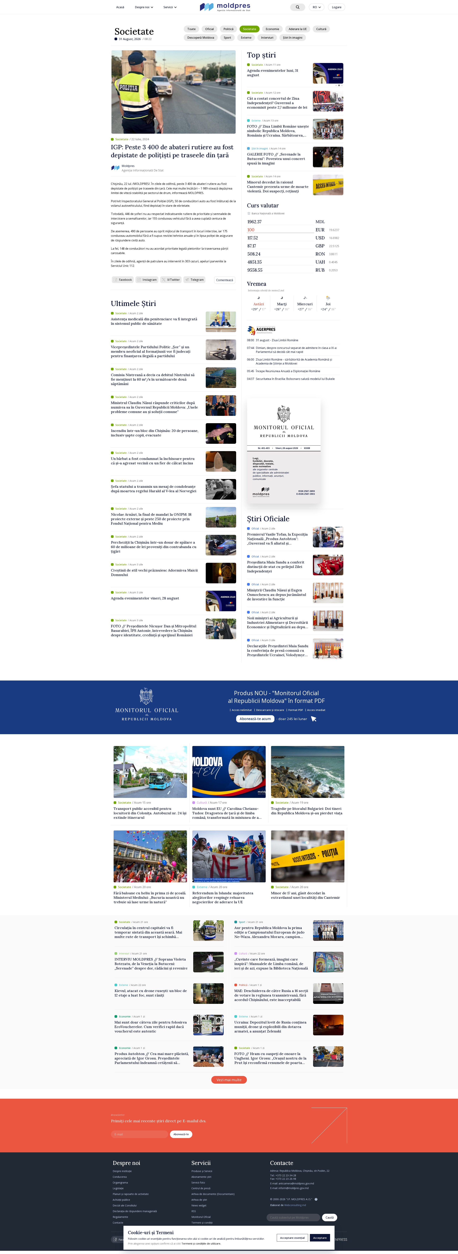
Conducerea (120, 1176)
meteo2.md (278, 290)
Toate (191, 29)
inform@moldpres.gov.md (294, 1188)
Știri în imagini (292, 38)
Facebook (125, 280)
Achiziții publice (121, 1199)
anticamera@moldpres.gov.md (296, 1183)
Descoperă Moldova (200, 38)
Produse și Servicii (201, 1171)
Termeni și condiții (202, 1222)
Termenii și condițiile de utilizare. (201, 1243)
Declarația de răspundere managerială (135, 1211)
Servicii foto (198, 1182)
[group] (295, 73)
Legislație (118, 1188)
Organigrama (120, 1182)
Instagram (150, 280)
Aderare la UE (298, 29)
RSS (193, 1211)
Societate (134, 31)
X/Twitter (173, 280)
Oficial (209, 29)
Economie (272, 29)
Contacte (118, 1222)
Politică (228, 29)
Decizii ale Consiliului (125, 1205)
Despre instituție (122, 1171)
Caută (330, 1217)
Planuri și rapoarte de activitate (131, 1194)
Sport (227, 38)
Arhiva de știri (199, 1199)
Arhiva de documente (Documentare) (213, 1194)
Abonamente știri (201, 1176)
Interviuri (267, 38)
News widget (198, 1205)
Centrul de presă (200, 1188)
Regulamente (120, 1217)
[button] (336, 85)
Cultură (321, 29)
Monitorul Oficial (201, 1217)
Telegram (197, 280)
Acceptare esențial (292, 1238)
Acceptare (320, 1238)
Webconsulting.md (295, 1205)
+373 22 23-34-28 (286, 1175)
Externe (246, 38)
